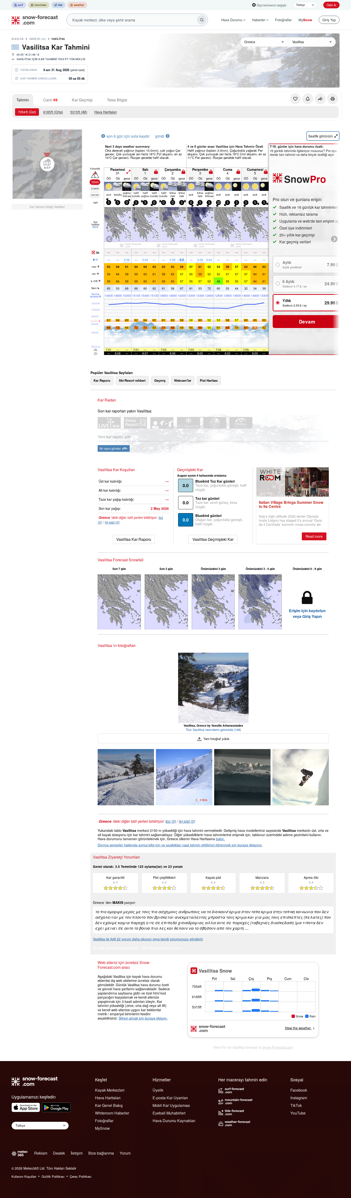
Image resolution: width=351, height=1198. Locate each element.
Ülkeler (17, 39)
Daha (95, 227)
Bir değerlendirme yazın (162, 948)
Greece (37, 39)
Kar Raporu (102, 380)
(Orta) (53, 111)
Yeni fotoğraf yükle (215, 738)
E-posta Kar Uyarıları (170, 1097)
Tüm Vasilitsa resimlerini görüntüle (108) (213, 729)
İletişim (77, 1153)
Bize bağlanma (101, 1153)
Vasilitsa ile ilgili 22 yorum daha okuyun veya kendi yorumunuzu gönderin (148, 939)
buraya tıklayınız (250, 845)
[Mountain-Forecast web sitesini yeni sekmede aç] (38, 5)
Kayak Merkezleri (109, 1090)
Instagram (298, 1097)
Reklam (40, 1153)
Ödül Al (331, 5)
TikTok (296, 1105)
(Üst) (27, 111)
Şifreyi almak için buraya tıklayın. (143, 1018)
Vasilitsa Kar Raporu (133, 539)
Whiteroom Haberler (112, 1113)
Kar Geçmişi (82, 100)
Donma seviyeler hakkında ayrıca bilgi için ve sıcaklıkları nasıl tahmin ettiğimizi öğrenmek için (168, 845)
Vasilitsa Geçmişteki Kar (213, 539)
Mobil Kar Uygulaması (171, 1105)
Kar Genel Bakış (109, 1105)
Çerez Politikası (80, 1176)
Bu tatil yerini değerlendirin (115, 948)
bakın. (220, 838)
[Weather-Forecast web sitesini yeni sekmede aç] (77, 5)
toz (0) (170, 821)
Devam (307, 321)
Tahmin (22, 100)
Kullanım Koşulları (23, 1176)
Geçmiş (159, 380)
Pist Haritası (209, 380)
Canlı (47, 100)
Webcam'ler (182, 380)
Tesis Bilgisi (117, 100)
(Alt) (78, 111)
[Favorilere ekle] (295, 99)
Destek (59, 1153)
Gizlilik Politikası (53, 1176)
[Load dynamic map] (47, 164)
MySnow (102, 1128)
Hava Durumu (231, 19)
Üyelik (158, 1090)
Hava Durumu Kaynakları (174, 1120)
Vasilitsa (58, 39)
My (305, 19)
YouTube (298, 1113)
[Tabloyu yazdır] (332, 99)
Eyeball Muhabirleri (169, 1113)
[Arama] (202, 20)
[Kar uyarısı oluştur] (308, 99)
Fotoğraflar (283, 19)
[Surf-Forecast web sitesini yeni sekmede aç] (18, 5)
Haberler (258, 19)
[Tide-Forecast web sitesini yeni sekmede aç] (58, 5)
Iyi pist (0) (112, 522)
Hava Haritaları (105, 111)
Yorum (125, 1153)
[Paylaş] (320, 99)
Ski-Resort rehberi (132, 380)
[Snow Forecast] (33, 20)
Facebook (298, 1090)
